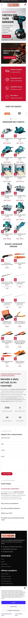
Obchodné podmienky (6, 581)
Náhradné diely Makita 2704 (20, 196)
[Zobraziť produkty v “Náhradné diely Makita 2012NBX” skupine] (15, 174)
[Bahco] (7, 113)
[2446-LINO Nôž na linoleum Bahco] (20, 354)
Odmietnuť (13, 606)
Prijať (13, 602)
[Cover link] (13, 53)
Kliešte (19, 324)
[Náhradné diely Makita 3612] (20, 208)
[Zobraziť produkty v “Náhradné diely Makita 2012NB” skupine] (2, 174)
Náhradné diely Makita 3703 (20, 234)
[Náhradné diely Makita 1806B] (7, 131)
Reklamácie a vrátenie (6, 576)
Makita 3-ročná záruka (6, 566)
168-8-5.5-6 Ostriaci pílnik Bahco (20, 303)
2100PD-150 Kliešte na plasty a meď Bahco (19, 322)
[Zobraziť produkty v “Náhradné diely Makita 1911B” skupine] (15, 135)
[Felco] (19, 113)
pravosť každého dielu (12, 398)
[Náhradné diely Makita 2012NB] (7, 170)
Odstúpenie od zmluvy (6, 578)
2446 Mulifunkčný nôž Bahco (7, 362)
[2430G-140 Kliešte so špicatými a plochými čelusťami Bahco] (20, 334)
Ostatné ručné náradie (7, 286)
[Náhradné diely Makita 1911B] (20, 131)
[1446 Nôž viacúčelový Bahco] (20, 256)
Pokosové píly (20, 198)
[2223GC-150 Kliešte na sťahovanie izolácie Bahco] (7, 334)
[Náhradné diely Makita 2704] (20, 189)
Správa (2, 456)
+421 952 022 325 (14, 0)
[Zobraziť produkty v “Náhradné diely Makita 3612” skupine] (15, 212)
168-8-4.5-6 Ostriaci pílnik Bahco (20, 283)
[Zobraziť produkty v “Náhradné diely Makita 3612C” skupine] (2, 231)
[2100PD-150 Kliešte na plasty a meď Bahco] (20, 315)
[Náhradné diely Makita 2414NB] (7, 189)
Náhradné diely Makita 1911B (20, 139)
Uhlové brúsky (7, 198)
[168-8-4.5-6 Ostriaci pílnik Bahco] (20, 275)
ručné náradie (9, 399)
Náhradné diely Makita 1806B (7, 139)
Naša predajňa (4, 564)
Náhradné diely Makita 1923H (20, 158)
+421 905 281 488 (5, 0)
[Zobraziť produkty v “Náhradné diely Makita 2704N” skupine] (2, 212)
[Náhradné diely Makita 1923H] (20, 150)
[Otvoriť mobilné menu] (1, 4)
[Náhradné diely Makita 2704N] (7, 208)
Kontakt (3, 561)
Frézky (19, 218)
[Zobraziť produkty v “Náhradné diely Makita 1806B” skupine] (2, 135)
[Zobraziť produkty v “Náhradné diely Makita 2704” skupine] (15, 193)
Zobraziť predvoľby (13, 610)
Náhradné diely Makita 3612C (7, 234)
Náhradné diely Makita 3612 (20, 215)
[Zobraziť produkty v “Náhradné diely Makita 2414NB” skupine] (2, 193)
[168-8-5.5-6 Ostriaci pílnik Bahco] (20, 295)
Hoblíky (7, 141)
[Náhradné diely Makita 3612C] (7, 227)
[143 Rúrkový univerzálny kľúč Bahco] (7, 256)
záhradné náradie (5, 401)
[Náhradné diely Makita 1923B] (7, 150)
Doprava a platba (5, 573)
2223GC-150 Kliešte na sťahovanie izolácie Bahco (7, 342)
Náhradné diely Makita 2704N (7, 215)
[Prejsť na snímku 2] (13, 39)
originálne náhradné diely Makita (18, 389)
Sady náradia (7, 324)
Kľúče (7, 266)
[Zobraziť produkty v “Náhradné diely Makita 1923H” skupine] (15, 155)
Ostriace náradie (19, 285)
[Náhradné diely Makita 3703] (20, 227)
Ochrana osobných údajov (7, 583)
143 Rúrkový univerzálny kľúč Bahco (7, 263)
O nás (2, 559)
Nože (20, 266)
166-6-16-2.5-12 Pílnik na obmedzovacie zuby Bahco (7, 284)
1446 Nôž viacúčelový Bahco (19, 263)
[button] (24, 588)
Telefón (3, 450)
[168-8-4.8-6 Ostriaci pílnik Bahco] (7, 295)
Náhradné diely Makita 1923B (7, 158)
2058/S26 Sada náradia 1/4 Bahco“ (7, 322)
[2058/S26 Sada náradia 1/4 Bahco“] (7, 315)
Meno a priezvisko (5, 437)
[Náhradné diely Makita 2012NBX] (20, 170)
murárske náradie (17, 399)
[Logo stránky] (13, 4)
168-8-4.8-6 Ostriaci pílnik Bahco (7, 303)
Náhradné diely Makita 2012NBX (20, 177)
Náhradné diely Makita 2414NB (7, 196)
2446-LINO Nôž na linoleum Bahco (19, 362)
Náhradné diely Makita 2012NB (7, 177)
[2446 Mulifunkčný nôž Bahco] (7, 354)
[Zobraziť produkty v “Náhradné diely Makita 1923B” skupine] (2, 155)
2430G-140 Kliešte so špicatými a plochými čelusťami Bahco (19, 342)
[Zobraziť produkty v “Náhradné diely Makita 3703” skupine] (15, 231)
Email (2, 444)
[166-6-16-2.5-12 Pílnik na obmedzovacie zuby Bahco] (7, 275)
